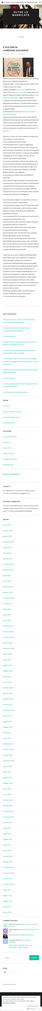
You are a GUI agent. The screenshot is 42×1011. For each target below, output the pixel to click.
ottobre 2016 (7, 879)
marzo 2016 (7, 912)
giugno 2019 (7, 721)
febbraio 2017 (8, 856)
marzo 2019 (7, 738)
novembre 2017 (8, 817)
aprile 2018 (7, 789)
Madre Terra (7, 448)
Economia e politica (10, 437)
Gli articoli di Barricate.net (12, 412)
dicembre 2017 (8, 811)
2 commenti (20, 54)
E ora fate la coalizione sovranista (15, 48)
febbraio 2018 (8, 800)
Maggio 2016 (8, 901)
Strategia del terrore (10, 459)
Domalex (12, 935)
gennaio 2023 (7, 559)
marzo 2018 (7, 794)
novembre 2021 (8, 598)
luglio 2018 (7, 772)
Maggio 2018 (8, 783)
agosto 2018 (7, 766)
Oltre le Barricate (21, 14)
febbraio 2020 (8, 688)
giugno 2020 (7, 665)
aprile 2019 (7, 733)
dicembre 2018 (8, 749)
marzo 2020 (7, 682)
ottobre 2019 (7, 704)
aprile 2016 (7, 907)
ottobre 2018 (7, 755)
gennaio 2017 (7, 862)
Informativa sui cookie (9, 1002)
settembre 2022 (8, 570)
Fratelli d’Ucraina (9, 378)
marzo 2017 (7, 850)
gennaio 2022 (7, 592)
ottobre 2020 (7, 643)
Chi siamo (6, 406)
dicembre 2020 (8, 632)
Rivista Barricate (9, 423)
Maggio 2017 (8, 839)
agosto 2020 (7, 654)
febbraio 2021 (8, 626)
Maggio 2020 (8, 671)
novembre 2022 (8, 564)
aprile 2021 (7, 615)
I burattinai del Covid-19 (11, 417)
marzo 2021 (7, 620)
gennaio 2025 (7, 530)
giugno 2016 (7, 895)
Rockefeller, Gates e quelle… (19, 947)
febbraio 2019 (8, 744)
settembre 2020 (8, 648)
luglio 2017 (7, 828)
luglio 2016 (7, 890)
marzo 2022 (7, 581)
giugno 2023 (7, 547)
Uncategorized (8, 465)
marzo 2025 (7, 525)
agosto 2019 (7, 716)
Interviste (6, 442)
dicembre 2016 (8, 867)
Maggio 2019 (8, 727)
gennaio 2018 (7, 806)
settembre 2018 (8, 761)
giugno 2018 (7, 777)
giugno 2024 (7, 536)
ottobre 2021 (7, 603)
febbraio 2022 (8, 587)
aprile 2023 (7, 553)
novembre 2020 (8, 637)
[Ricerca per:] (21, 957)
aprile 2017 (7, 845)
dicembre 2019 (8, 699)
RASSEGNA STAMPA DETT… (19, 945)
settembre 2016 (8, 884)
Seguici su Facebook (11, 474)
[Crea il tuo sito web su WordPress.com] (21, 2)
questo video (21, 89)
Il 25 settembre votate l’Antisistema (15, 392)
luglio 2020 (7, 660)
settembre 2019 (8, 710)
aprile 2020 (7, 676)
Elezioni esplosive (9, 336)
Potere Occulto (8, 453)
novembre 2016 (8, 873)
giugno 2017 (7, 834)
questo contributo (20, 92)
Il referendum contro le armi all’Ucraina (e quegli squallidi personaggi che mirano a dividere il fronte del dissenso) (20, 361)
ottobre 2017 (7, 822)
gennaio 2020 (7, 693)
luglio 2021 (7, 609)
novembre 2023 (8, 542)
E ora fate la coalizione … (26, 935)
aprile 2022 (7, 575)
